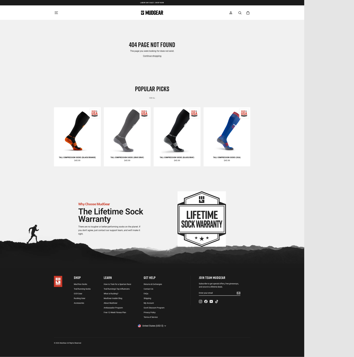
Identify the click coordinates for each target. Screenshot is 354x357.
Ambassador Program (113, 308)
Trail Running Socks (82, 289)
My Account (149, 303)
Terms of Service (151, 317)
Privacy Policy (150, 312)
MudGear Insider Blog (113, 298)
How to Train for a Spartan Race (117, 284)
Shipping (147, 298)
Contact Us (148, 289)
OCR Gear (78, 293)
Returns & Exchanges (153, 284)
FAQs (146, 293)
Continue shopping (152, 56)
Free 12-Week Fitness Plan (115, 312)
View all (152, 98)
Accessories (79, 303)
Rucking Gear (79, 298)
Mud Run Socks (80, 284)
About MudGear (110, 303)
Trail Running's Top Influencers (117, 289)
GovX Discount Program (154, 308)
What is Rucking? (111, 293)
